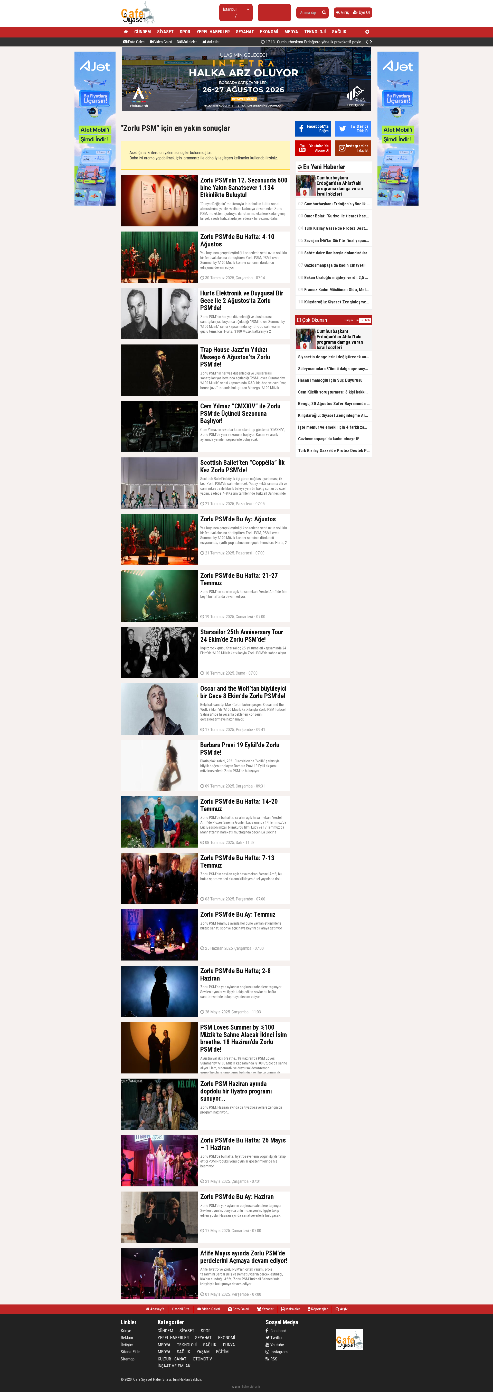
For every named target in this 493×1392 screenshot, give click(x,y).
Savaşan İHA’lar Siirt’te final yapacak (334, 240)
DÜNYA (229, 1344)
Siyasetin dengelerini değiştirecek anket (335, 356)
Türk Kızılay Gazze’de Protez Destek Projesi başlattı (335, 228)
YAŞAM (203, 1351)
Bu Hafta (365, 320)
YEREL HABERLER (213, 31)
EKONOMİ (269, 31)
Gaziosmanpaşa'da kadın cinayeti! (331, 265)
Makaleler (189, 42)
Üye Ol (364, 12)
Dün (356, 320)
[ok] (324, 12)
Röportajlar (319, 1309)
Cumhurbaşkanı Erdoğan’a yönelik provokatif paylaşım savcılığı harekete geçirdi (335, 204)
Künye (126, 1330)
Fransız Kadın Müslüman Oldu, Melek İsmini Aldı (335, 289)
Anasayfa (156, 1309)
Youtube (276, 1344)
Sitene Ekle (130, 1351)
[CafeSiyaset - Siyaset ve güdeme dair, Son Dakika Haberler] (138, 24)
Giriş (344, 12)
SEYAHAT (245, 31)
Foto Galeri (136, 42)
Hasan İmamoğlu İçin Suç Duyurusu (330, 380)
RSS (273, 1358)
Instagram (278, 1351)
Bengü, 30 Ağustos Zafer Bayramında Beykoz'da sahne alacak (335, 403)
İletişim (127, 1344)
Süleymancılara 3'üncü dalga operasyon (334, 368)
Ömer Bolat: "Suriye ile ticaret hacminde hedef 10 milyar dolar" (323, 41)
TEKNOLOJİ (315, 31)
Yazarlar (267, 1309)
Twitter (276, 1337)
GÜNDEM (142, 31)
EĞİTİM (222, 1351)
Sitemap (128, 1358)
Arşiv (343, 1309)
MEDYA (291, 31)
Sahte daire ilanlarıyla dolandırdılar (332, 253)
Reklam (127, 1337)
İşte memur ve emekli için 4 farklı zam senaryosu (335, 427)
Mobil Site (181, 1309)
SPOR (185, 31)
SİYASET (165, 31)
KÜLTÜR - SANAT (172, 1358)
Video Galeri (163, 42)
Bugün (349, 320)
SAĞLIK (339, 31)
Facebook (278, 1330)
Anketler (213, 42)
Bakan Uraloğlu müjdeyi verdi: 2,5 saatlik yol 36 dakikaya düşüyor (335, 277)
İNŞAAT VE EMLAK (174, 1365)
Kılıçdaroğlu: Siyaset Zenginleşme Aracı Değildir (335, 302)
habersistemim (251, 1386)
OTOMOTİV (202, 1358)
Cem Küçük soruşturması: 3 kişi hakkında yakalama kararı (335, 392)
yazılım (236, 1386)
